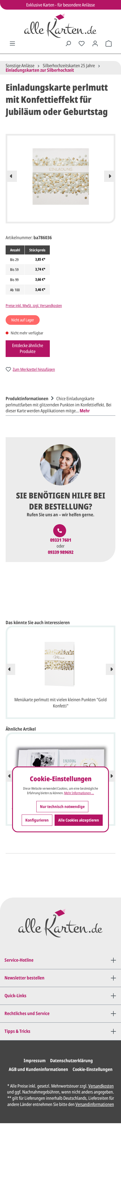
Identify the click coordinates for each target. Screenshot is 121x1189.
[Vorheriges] (11, 176)
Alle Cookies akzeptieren (78, 820)
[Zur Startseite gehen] (60, 26)
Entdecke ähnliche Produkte (27, 348)
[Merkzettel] (81, 43)
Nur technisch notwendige (62, 806)
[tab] (59, 404)
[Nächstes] (109, 176)
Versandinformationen (94, 1104)
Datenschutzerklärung (71, 1060)
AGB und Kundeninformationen (38, 1069)
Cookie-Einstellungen (93, 1069)
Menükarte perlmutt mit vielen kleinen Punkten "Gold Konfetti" (60, 702)
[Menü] (12, 43)
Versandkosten (101, 1086)
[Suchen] (68, 43)
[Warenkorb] (108, 43)
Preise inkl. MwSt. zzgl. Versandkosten (34, 305)
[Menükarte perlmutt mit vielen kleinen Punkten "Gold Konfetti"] (60, 664)
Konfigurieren (37, 820)
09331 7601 (60, 540)
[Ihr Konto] (95, 43)
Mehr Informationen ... (79, 793)
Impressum (35, 1060)
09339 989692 (60, 552)
